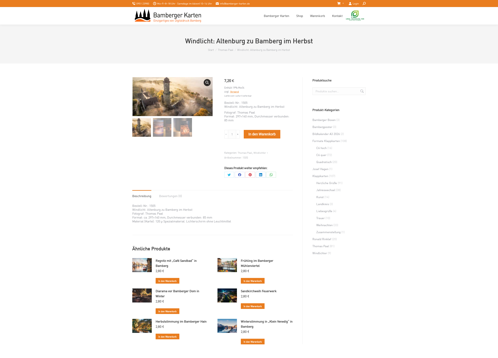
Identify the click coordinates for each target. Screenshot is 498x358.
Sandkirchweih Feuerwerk (259, 291)
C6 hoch (321, 148)
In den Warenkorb (262, 134)
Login (356, 3)
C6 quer (321, 155)
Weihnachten (324, 225)
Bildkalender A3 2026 (326, 134)
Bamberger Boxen (324, 120)
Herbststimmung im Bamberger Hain (181, 321)
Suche (362, 91)
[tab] (141, 194)
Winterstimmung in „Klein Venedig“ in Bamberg (267, 323)
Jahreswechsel (325, 190)
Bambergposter (322, 127)
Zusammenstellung (328, 232)
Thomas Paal (245, 152)
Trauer (320, 218)
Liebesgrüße (324, 211)
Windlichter (259, 152)
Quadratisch (324, 162)
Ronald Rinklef (321, 239)
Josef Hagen (320, 169)
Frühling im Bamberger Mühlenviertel (257, 263)
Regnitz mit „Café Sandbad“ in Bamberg (176, 263)
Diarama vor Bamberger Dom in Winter (177, 293)
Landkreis (322, 204)
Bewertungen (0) (170, 196)
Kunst (320, 197)
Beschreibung (141, 196)
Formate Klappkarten (326, 141)
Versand (234, 91)
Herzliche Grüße (326, 183)
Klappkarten (320, 176)
